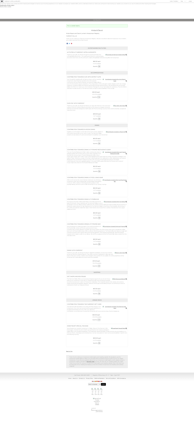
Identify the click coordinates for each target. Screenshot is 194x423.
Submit (103, 384)
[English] (92, 381)
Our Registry (97, 20)
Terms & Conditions (111, 378)
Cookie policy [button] (3, 5)
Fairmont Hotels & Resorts (12, 1)
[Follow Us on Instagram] (98, 392)
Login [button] (190, 1)
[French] (100, 381)
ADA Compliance (121, 378)
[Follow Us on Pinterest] (101, 392)
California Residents (99, 378)
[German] (97, 381)
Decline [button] (2, 6)
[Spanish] (95, 381)
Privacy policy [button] (10, 5)
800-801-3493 (90, 361)
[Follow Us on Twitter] (95, 392)
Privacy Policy (89, 378)
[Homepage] (2, 1)
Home (69, 378)
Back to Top (69, 351)
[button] (116, 54)
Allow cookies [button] (7, 6)
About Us (75, 378)
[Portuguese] (101, 381)
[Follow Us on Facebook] (92, 392)
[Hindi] (94, 381)
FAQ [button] (182, 1)
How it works (174, 1)
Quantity (95, 66)
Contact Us (82, 378)
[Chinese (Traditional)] (98, 381)
